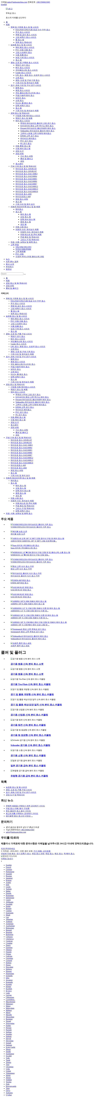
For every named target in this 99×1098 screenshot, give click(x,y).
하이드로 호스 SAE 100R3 (26, 174)
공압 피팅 (19, 154)
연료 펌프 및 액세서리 (29, 237)
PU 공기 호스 (26, 143)
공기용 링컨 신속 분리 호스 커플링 (28, 725)
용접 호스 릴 (25, 222)
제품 (8, 25)
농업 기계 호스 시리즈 (24, 57)
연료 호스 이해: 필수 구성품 (17, 808)
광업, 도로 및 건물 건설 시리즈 (19, 334)
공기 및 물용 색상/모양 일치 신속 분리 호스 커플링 (36, 704)
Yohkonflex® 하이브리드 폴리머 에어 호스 (28, 639)
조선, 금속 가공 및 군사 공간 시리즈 (26, 85)
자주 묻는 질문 (12, 262)
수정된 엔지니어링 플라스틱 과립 (29, 257)
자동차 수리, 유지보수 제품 (27, 229)
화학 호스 (19, 88)
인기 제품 (38, 851)
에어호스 (19, 209)
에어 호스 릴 (25, 214)
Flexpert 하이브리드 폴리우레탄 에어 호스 (38, 128)
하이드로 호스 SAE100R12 (26, 186)
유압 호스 (49, 854)
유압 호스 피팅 (21, 199)
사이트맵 (46, 851)
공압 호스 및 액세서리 (20, 113)
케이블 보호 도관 (18, 534)
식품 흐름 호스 (21, 55)
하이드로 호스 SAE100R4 (26, 176)
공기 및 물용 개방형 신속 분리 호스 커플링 (32, 694)
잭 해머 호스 (69, 854)
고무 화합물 (20, 251)
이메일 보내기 (7, 859)
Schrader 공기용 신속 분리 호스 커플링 (30, 745)
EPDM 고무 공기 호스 (29, 136)
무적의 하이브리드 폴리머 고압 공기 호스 (38, 123)
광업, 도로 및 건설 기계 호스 (27, 80)
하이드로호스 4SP (23, 197)
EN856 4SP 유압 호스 (19, 583)
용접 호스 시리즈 (22, 90)
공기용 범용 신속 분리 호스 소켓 (27, 664)
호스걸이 (19, 164)
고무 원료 (15, 245)
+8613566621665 (43, 2)
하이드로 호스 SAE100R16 (26, 192)
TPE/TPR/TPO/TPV (23, 247)
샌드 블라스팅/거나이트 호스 (27, 93)
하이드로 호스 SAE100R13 (26, 189)
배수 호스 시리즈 (22, 68)
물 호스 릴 (19, 40)
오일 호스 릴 (25, 217)
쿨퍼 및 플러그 (26, 159)
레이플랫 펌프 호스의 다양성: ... (19, 816)
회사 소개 (10, 264)
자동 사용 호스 (21, 227)
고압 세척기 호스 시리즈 (25, 37)
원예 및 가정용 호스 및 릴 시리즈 (25, 27)
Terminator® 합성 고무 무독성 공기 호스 (27, 632)
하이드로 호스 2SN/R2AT (26, 171)
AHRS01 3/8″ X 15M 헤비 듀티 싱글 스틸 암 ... (30, 625)
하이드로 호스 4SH (23, 194)
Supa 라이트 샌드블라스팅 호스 (24, 548)
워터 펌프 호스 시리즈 (24, 47)
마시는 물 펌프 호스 (23, 103)
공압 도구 (19, 151)
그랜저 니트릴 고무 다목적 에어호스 (35, 133)
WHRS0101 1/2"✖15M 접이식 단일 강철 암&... (30, 555)
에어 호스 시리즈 (22, 121)
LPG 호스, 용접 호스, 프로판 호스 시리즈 (32, 75)
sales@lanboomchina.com (17, 2)
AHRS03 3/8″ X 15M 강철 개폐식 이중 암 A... (29, 618)
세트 (22, 161)
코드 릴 (23, 224)
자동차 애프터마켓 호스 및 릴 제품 (25, 207)
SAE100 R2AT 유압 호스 (21, 597)
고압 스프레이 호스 (23, 52)
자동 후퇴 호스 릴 (22, 146)
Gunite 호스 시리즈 (23, 73)
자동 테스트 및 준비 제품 (31, 234)
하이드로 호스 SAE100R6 (26, 181)
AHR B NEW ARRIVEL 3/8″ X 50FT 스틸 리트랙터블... (34, 541)
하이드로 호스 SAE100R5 (26, 179)
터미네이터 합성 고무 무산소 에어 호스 (37, 126)
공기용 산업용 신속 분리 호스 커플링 (29, 714)
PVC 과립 (19, 254)
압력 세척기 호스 (22, 106)
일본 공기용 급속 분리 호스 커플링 (28, 765)
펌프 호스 (59, 854)
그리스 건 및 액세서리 (29, 240)
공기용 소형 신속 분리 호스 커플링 (28, 755)
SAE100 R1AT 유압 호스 (21, 590)
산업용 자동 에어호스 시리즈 (27, 116)
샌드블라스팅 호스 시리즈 (26, 70)
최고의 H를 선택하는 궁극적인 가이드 (22, 813)
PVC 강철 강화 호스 (23, 50)
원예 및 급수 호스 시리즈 (26, 35)
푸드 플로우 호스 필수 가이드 (18, 811)
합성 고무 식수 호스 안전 (21, 569)
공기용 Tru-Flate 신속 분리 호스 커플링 (31, 684)
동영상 (9, 269)
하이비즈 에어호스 (28, 138)
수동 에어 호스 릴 (22, 149)
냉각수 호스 (20, 98)
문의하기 (10, 267)
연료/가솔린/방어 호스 (24, 95)
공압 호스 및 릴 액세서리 (16, 283)
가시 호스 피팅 (26, 156)
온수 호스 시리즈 (22, 32)
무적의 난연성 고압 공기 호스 (28, 395)
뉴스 (8, 259)
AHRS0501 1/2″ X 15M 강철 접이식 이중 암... (29, 611)
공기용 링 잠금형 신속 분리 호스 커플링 (31, 735)
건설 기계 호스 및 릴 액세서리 (23, 166)
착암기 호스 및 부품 (23, 118)
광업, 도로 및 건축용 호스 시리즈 (25, 63)
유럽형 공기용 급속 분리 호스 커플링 (29, 776)
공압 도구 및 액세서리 (15, 795)
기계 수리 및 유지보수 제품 (27, 83)
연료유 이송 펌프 (8, 854)
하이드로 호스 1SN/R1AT (26, 169)
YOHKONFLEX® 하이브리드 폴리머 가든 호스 (31, 527)
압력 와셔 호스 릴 (27, 219)
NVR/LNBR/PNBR (23, 249)
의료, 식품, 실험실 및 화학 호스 (24, 242)
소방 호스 (19, 78)
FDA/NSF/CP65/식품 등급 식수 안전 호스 (32, 30)
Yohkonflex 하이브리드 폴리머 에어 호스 (37, 131)
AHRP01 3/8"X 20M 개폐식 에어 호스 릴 (28, 604)
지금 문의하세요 (8, 849)
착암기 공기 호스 (22, 65)
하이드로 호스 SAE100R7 (26, 184)
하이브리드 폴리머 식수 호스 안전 (25, 576)
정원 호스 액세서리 (23, 42)
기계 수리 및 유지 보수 (25, 204)
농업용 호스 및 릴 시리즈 (21, 45)
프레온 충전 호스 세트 (20, 646)
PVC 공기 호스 (26, 141)
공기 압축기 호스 (23, 854)
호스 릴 (18, 60)
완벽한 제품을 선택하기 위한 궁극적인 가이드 (25, 806)
